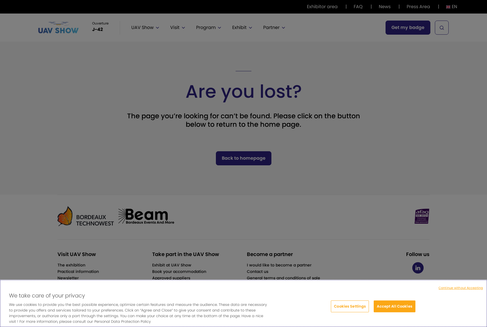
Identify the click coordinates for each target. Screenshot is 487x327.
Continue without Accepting (461, 288)
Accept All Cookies (394, 306)
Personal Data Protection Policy (122, 321)
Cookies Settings (350, 306)
